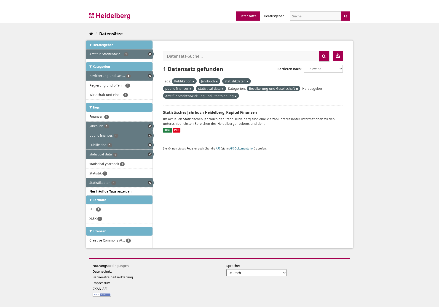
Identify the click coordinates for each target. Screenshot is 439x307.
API (218, 148)
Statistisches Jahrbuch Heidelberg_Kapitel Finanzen (210, 112)
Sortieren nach (289, 69)
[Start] (91, 33)
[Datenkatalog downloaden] (338, 56)
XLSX (167, 130)
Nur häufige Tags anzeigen (110, 191)
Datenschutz (102, 271)
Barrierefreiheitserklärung (113, 277)
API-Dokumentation (241, 148)
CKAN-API (100, 288)
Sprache (232, 266)
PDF (176, 130)
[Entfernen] (193, 81)
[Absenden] (346, 16)
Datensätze (248, 16)
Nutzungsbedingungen (111, 266)
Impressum (101, 283)
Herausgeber (274, 16)
